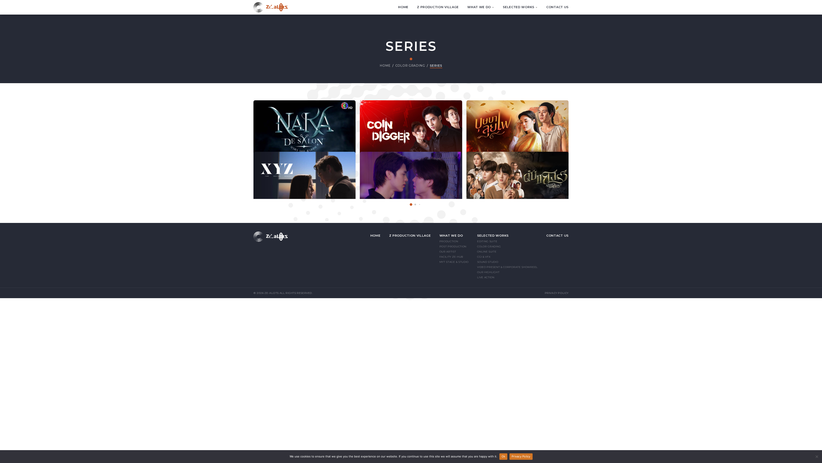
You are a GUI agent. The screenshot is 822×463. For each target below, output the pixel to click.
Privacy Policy (557, 293)
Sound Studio (487, 261)
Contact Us (557, 7)
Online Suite (486, 251)
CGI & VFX (483, 256)
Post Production (453, 246)
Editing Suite (487, 241)
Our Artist (447, 251)
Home (403, 7)
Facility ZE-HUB (451, 256)
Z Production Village (438, 7)
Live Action (485, 277)
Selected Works (518, 7)
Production (448, 241)
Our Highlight (488, 272)
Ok (503, 456)
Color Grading (410, 66)
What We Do (479, 7)
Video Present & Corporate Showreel (507, 267)
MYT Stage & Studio (454, 261)
